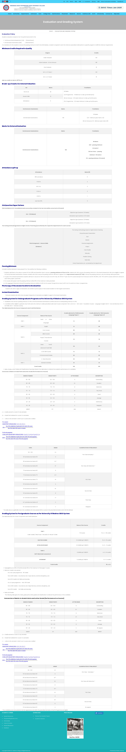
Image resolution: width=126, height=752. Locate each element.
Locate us (100, 713)
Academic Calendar (40, 718)
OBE (98, 1)
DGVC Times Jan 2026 (111, 8)
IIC (64, 1)
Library (94, 1)
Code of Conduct (8, 723)
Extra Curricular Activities (108, 1)
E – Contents (86, 1)
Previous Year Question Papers (42, 716)
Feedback (120, 1)
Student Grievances (8, 716)
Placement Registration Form (11, 718)
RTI (67, 1)
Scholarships (7, 721)
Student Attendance (8, 725)
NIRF (80, 1)
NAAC (71, 1)
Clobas (117, 750)
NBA (76, 1)
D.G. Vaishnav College (15, 750)
